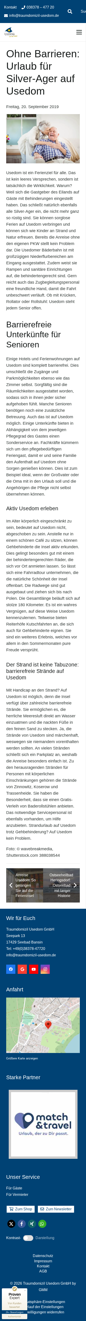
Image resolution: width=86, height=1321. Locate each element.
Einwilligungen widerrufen (43, 1312)
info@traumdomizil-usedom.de (31, 955)
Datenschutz (43, 1256)
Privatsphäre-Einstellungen (43, 1302)
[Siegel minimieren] (25, 1290)
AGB (43, 1271)
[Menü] (79, 32)
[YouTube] (33, 969)
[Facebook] (10, 969)
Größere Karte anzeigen (22, 1058)
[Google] (22, 969)
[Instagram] (45, 969)
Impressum (43, 1261)
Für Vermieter (17, 1195)
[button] (70, 11)
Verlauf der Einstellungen (43, 1307)
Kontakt (43, 1266)
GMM (43, 1290)
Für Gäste (14, 1188)
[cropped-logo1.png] (11, 32)
